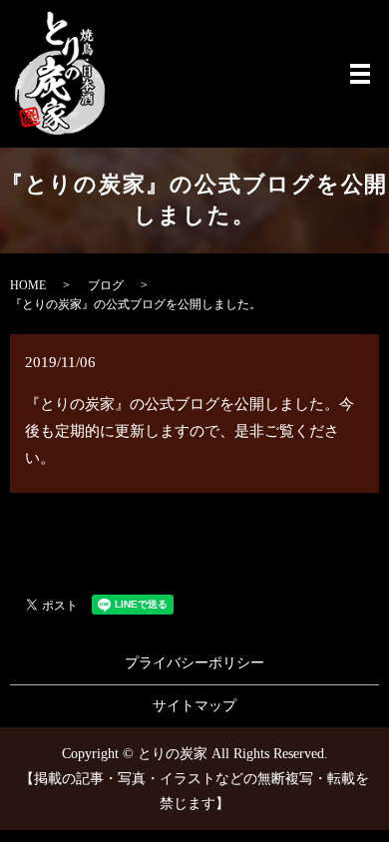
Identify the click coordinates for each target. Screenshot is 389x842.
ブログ (106, 285)
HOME (28, 285)
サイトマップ (194, 705)
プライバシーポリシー (194, 662)
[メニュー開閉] (360, 74)
